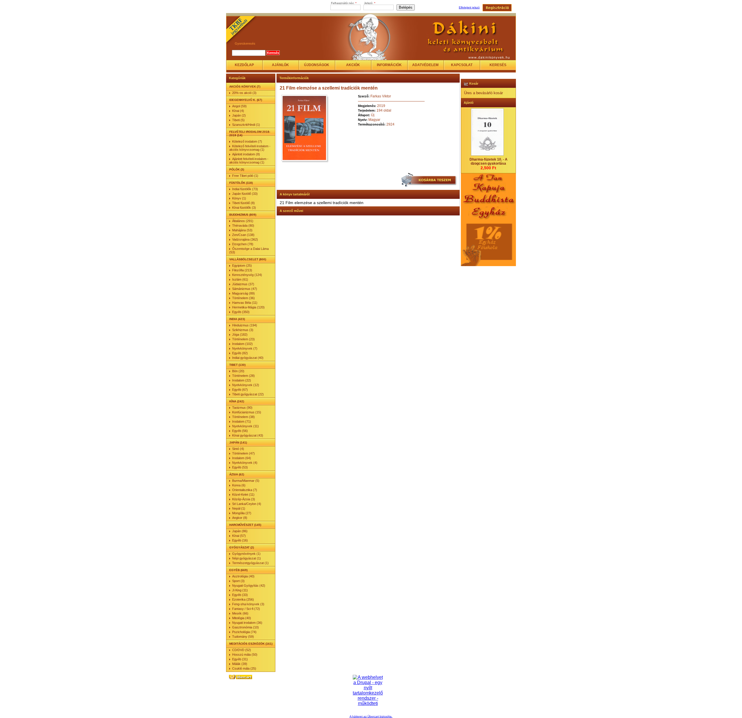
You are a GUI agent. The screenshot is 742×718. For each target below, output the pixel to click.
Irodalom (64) (241, 458)
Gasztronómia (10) (245, 627)
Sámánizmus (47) (244, 288)
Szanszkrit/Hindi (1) (246, 124)
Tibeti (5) (238, 120)
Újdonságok (316, 65)
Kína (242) (236, 401)
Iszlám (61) (240, 279)
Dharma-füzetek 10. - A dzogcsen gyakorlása (489, 161)
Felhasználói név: (344, 3)
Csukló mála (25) (244, 668)
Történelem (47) (243, 453)
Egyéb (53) (240, 467)
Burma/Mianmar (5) (245, 480)
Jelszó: (369, 3)
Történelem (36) (243, 298)
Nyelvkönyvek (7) (244, 348)
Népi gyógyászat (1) (246, 558)
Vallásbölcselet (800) (247, 259)
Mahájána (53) (242, 230)
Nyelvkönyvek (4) (244, 462)
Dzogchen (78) (242, 244)
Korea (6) (238, 485)
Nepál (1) (238, 508)
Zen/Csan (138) (243, 235)
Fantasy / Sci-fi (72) (246, 608)
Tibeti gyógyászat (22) (248, 394)
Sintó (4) (238, 448)
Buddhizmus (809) (242, 214)
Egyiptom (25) (242, 265)
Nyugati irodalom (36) (247, 622)
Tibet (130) (237, 364)
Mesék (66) (240, 613)
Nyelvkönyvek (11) (245, 426)
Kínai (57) (239, 535)
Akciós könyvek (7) (244, 86)
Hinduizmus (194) (244, 325)
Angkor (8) (239, 517)
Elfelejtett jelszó (469, 7)
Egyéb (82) (240, 353)
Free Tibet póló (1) (245, 175)
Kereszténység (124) (247, 275)
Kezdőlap (244, 65)
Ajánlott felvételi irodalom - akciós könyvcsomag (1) (248, 160)
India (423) (237, 319)
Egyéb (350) (241, 312)
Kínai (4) (238, 110)
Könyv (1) (239, 198)
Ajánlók (280, 65)
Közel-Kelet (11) (243, 494)
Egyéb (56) (240, 430)
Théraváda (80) (243, 225)
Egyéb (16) (240, 540)
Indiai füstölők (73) (245, 189)
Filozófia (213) (242, 270)
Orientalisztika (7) (244, 490)
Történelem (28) (243, 375)
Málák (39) (239, 664)
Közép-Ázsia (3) (243, 499)
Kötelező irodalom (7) (247, 141)
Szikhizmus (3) (242, 330)
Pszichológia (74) (244, 632)
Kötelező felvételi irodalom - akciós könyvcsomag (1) (249, 147)
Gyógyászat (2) (241, 547)
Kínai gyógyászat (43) (247, 435)
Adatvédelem (425, 65)
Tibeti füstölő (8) (243, 203)
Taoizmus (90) (242, 407)
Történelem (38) (243, 417)
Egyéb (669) (238, 570)
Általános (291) (242, 221)
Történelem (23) (243, 339)
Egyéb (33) (240, 595)
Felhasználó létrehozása (497, 7)
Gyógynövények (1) (246, 553)
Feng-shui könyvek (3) (248, 604)
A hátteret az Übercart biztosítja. (371, 716)
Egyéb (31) (240, 659)
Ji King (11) (240, 590)
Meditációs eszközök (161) (250, 643)
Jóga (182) (240, 334)
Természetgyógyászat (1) (250, 563)
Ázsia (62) (236, 474)
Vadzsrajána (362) (245, 239)
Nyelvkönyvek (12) (245, 385)
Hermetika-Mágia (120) (248, 307)
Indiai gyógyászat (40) (247, 357)
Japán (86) (240, 531)
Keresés (498, 65)
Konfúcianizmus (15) (246, 412)
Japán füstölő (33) (245, 193)
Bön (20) (238, 371)
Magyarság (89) (243, 293)
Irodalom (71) (241, 421)
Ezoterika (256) (243, 599)
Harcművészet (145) (245, 524)
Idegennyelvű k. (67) (245, 99)
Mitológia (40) (241, 618)
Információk (389, 65)
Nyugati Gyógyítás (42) (248, 585)
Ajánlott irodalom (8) (246, 154)
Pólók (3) (236, 169)
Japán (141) (238, 442)
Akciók (353, 65)
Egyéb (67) (240, 389)
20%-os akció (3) (244, 92)
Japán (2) (239, 115)
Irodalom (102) (242, 344)
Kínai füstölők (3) (244, 207)
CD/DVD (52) (241, 650)
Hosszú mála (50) (244, 654)
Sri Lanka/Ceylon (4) (246, 504)
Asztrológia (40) (243, 576)
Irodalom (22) (241, 380)
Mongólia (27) (241, 513)
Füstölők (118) (241, 182)
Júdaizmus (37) (243, 284)
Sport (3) (238, 581)
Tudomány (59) (243, 636)
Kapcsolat (461, 65)
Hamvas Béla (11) (244, 302)
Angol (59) (239, 106)
